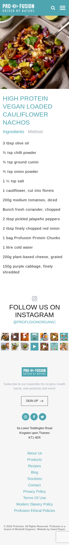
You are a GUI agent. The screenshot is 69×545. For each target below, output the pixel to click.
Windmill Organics (25, 529)
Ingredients (13, 131)
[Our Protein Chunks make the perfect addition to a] (5, 347)
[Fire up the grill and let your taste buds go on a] (64, 347)
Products (34, 460)
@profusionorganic (34, 322)
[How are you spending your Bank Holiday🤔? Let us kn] (54, 347)
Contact (34, 485)
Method (35, 131)
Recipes (34, 466)
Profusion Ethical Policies (34, 511)
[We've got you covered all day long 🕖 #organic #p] (64, 337)
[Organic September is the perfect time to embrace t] (35, 347)
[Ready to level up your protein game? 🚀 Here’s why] (25, 337)
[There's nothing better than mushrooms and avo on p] (25, 347)
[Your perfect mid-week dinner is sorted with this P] (54, 337)
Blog (34, 472)
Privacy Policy (34, 491)
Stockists (34, 479)
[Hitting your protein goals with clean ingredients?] (35, 337)
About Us (34, 453)
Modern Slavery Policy (34, 504)
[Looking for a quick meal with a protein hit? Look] (15, 347)
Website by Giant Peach (51, 529)
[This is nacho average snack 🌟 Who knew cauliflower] (44, 347)
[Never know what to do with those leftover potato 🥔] (5, 337)
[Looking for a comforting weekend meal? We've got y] (44, 337)
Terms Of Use (34, 498)
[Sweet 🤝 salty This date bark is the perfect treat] (15, 337)
